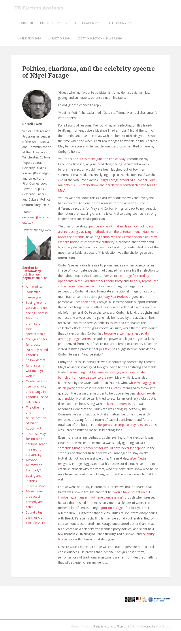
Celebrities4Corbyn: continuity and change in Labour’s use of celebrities (37, 391)
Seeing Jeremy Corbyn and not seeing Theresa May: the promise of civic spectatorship (37, 318)
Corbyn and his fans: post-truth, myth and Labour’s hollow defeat (37, 349)
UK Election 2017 (119, 23)
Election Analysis (81, 626)
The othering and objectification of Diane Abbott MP (36, 417)
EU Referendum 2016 (87, 23)
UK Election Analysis (38, 8)
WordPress (163, 626)
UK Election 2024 (59, 38)
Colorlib (135, 626)
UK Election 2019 (29, 38)
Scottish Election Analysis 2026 (99, 38)
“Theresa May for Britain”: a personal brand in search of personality (36, 444)
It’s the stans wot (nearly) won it (35, 370)
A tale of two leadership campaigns (35, 292)
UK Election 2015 (51, 23)
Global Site (26, 23)
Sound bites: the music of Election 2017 (35, 517)
